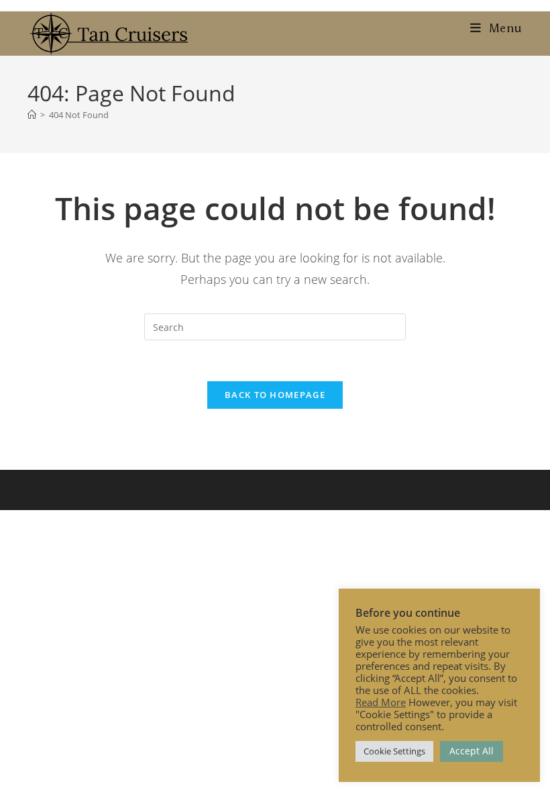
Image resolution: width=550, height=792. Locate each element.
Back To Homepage (275, 395)
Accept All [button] (471, 750)
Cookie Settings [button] (394, 751)
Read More (380, 702)
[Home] (32, 115)
